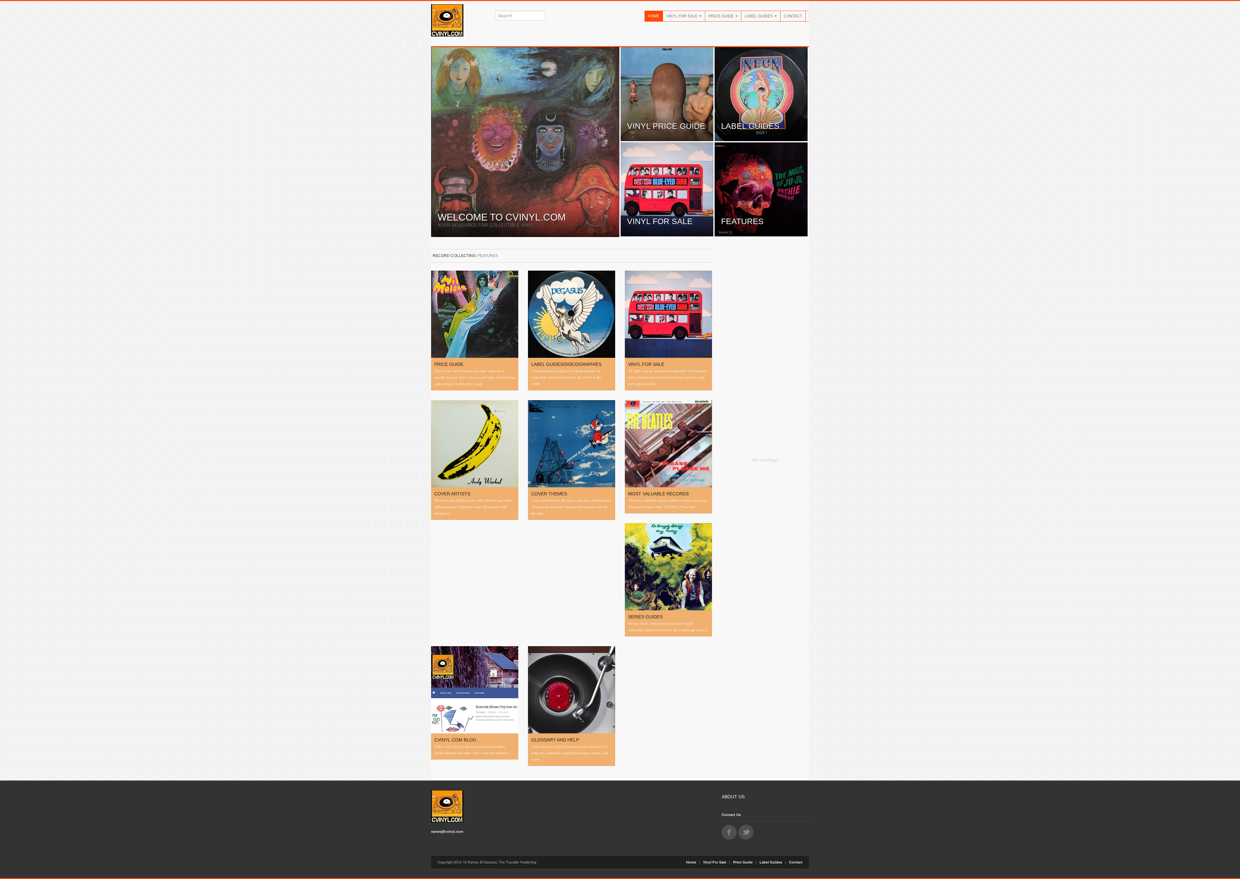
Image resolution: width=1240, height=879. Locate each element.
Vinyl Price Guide (666, 125)
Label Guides (759, 16)
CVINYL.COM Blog (455, 739)
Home (653, 16)
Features (742, 221)
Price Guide (721, 16)
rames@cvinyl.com (447, 831)
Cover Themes (549, 493)
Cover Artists (452, 493)
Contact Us (731, 814)
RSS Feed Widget (765, 460)
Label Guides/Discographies (566, 364)
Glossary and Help (555, 739)
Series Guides (645, 616)
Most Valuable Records (658, 493)
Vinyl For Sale (682, 16)
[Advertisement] (765, 566)
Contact (793, 16)
